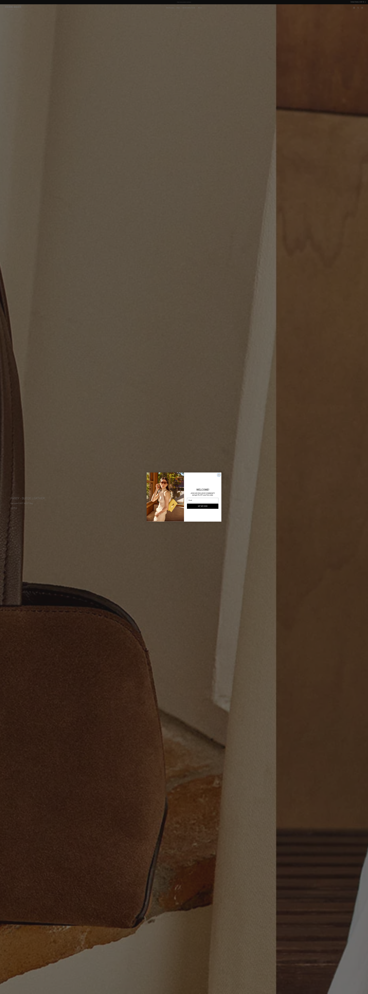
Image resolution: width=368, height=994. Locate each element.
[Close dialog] (219, 475)
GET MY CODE (202, 506)
